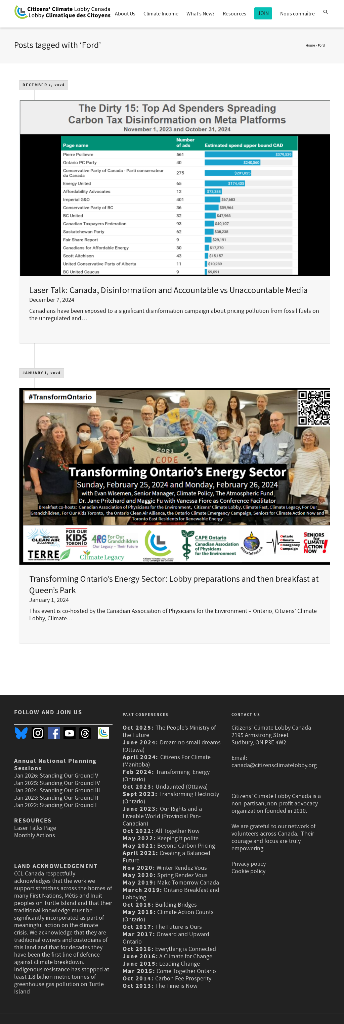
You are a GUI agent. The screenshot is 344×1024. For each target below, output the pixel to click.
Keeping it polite (177, 838)
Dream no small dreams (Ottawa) (172, 746)
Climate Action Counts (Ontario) (168, 915)
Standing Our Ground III (70, 790)
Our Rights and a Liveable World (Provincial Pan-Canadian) (162, 816)
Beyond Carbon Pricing (186, 846)
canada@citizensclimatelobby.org (274, 765)
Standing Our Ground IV (70, 783)
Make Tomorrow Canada (188, 883)
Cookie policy (248, 871)
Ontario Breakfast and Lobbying (171, 893)
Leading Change (179, 964)
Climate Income (160, 13)
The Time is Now (176, 986)
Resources (234, 13)
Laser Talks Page (35, 828)
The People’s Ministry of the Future (169, 731)
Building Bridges (176, 905)
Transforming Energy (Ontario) (166, 775)
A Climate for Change (185, 956)
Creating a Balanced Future (166, 856)
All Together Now (178, 831)
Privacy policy (248, 864)
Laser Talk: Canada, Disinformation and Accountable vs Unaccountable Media (168, 289)
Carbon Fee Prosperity (183, 978)
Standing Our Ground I (68, 805)
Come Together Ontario (186, 971)
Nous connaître (297, 13)
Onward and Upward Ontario (166, 938)
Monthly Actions (34, 835)
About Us (125, 13)
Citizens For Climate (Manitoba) (167, 761)
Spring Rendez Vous (182, 875)
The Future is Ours (178, 927)
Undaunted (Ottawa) (182, 787)
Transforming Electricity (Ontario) (171, 797)
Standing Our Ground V (69, 776)
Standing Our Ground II (69, 798)
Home (310, 45)
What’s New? (200, 13)
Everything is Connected (185, 949)
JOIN (263, 13)
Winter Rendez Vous (182, 868)
